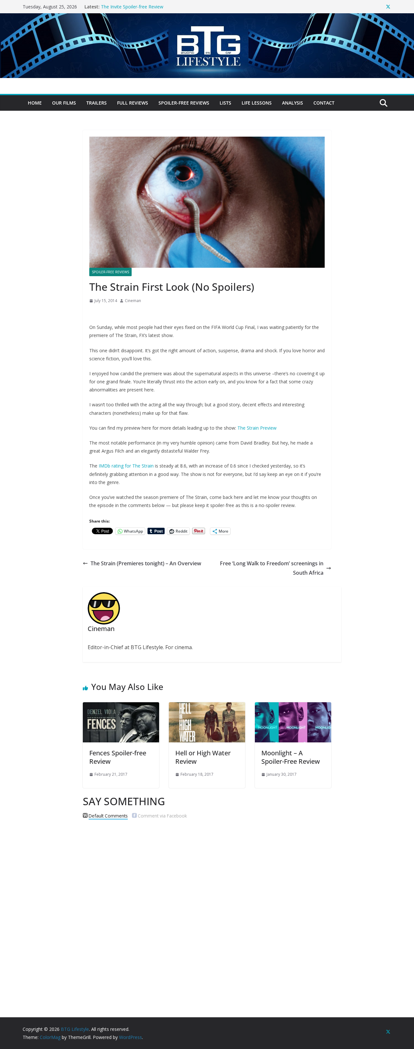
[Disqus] (207, 907)
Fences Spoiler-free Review (117, 757)
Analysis (292, 103)
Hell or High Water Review (203, 757)
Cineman (133, 300)
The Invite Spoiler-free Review (132, 7)
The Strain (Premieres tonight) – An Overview (146, 563)
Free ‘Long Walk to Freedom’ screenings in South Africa (271, 568)
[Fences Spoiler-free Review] (121, 706)
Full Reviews (132, 103)
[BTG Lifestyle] (207, 17)
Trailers (96, 103)
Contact (323, 103)
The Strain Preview (257, 428)
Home (35, 103)
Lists (225, 103)
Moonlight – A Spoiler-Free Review (290, 757)
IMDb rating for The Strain (126, 466)
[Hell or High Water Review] (207, 706)
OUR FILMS (64, 103)
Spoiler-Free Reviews (183, 103)
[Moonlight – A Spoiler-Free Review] (293, 706)
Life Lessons (257, 103)
